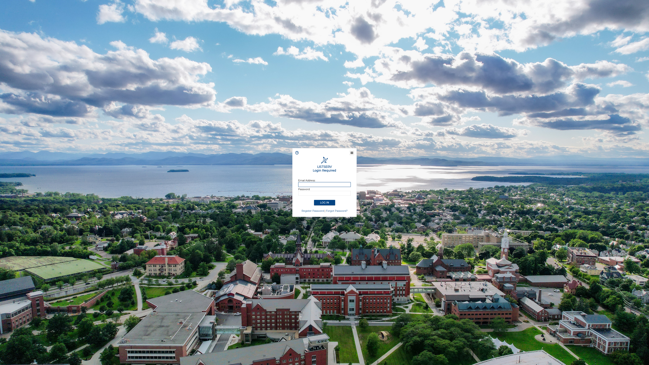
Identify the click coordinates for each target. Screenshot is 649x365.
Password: (304, 189)
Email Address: (306, 180)
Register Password (313, 210)
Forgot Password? (337, 210)
